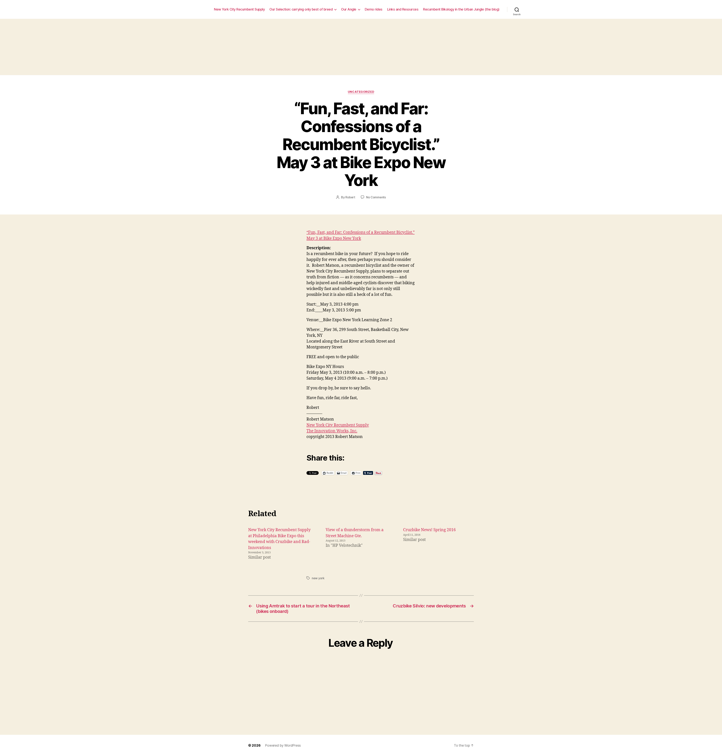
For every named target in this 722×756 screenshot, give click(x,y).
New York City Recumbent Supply (239, 9)
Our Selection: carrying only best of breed (301, 9)
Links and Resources (403, 9)
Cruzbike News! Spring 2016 (429, 529)
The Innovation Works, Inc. (331, 431)
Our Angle (348, 9)
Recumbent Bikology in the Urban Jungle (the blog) (461, 9)
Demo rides (373, 9)
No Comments (376, 197)
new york (318, 578)
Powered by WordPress (283, 745)
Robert (350, 197)
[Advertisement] (361, 47)
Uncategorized (361, 92)
